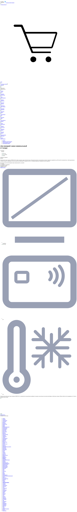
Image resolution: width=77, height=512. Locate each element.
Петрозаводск (5, 474)
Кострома (4, 447)
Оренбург (4, 471)
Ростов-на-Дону (5, 478)
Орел (3, 470)
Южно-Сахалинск (6, 508)
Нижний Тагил (5, 464)
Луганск (4, 453)
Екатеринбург (5, 438)
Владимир (4, 429)
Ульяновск (4, 498)
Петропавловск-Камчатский (8, 475)
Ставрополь (5, 488)
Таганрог (4, 490)
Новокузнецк (5, 465)
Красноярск (5, 449)
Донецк (4, 437)
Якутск (4, 509)
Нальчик (4, 461)
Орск (3, 472)
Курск (4, 451)
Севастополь (5, 485)
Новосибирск (5, 467)
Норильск (4, 468)
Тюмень (4, 496)
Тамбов (4, 491)
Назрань (4, 460)
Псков (4, 476)
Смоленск (4, 486)
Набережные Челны (6, 459)
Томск (4, 494)
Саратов (4, 484)
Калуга (4, 444)
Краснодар (4, 448)
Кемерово (4, 445)
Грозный (4, 435)
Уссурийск (4, 499)
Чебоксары (4, 503)
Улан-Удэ (4, 497)
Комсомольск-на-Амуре (7, 446)
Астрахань (4, 421)
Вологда (4, 432)
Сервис (1, 85)
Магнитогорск (5, 455)
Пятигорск (4, 477)
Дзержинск (4, 436)
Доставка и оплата (3, 84)
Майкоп (4, 456)
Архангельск (5, 420)
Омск (3, 469)
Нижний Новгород (6, 463)
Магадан (4, 454)
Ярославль (4, 510)
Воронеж (4, 433)
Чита (3, 506)
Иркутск (4, 441)
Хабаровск (4, 501)
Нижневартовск (5, 462)
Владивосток (5, 427)
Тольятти (4, 493)
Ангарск (4, 419)
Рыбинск (4, 479)
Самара (4, 481)
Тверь (4, 492)
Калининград (5, 443)
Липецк (4, 452)
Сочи (3, 487)
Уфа (3, 500)
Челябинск (4, 504)
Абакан (4, 418)
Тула (3, 495)
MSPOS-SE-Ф (2, 167)
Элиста (4, 507)
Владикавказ (5, 428)
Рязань (4, 480)
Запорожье (4, 439)
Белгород (4, 423)
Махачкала (4, 457)
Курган (4, 450)
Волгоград (4, 430)
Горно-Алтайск (5, 434)
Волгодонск (5, 431)
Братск (4, 425)
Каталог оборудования (10, 2)
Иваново (4, 440)
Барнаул (4, 422)
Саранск (4, 483)
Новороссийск (5, 466)
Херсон (4, 502)
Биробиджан (5, 424)
